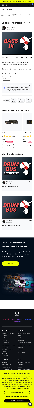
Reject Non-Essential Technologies (17, 396)
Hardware (20, 349)
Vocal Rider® (5, 342)
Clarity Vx (4, 340)
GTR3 (3, 133)
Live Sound (20, 347)
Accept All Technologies (17, 401)
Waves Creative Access (24, 333)
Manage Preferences (17, 392)
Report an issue (28, 23)
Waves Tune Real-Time (8, 333)
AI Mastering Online (7, 369)
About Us (20, 367)
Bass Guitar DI (21, 100)
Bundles (20, 338)
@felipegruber (11, 29)
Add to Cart (8, 146)
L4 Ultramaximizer (6, 338)
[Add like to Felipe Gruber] (31, 182)
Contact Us (20, 364)
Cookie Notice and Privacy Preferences (17, 388)
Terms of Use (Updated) (24, 369)
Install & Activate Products (24, 345)
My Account (5, 362)
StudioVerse (21, 340)
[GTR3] (12, 122)
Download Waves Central (24, 342)
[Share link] (22, 57)
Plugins (20, 335)
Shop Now (27, 1)
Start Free (11, 263)
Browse (8, 15)
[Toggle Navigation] (3, 5)
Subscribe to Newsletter (24, 362)
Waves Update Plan (7, 364)
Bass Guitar (13, 100)
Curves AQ (4, 335)
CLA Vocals (5, 347)
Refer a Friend (21, 352)
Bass (7, 100)
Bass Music (28, 100)
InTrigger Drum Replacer (8, 345)
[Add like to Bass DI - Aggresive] (30, 69)
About (2, 15)
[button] (30, 404)
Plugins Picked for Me (7, 367)
